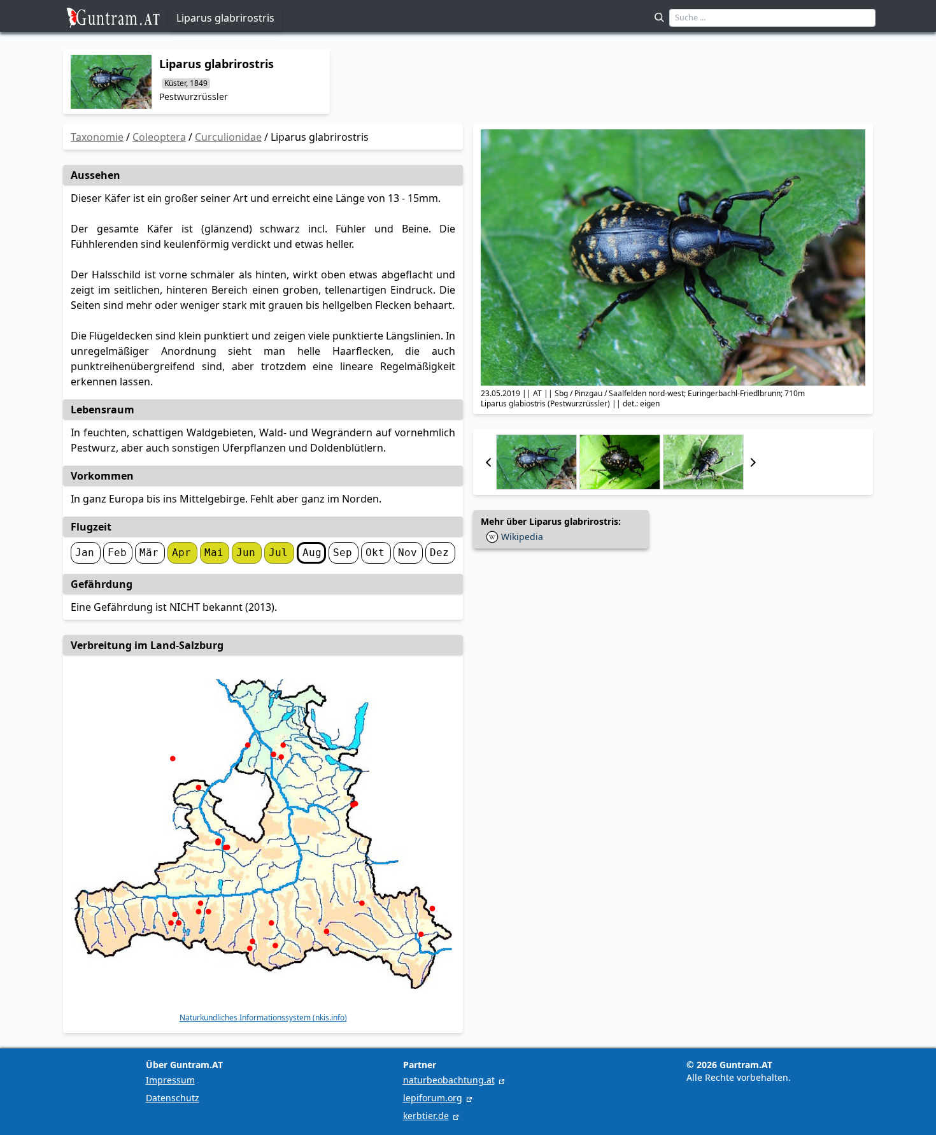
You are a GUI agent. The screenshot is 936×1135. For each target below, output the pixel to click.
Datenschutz (172, 1098)
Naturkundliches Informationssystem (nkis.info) (263, 1018)
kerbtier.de (426, 1116)
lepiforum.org (432, 1098)
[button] (488, 462)
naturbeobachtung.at (449, 1080)
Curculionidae (228, 137)
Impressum (170, 1080)
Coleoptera (159, 137)
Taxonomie (97, 137)
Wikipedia (522, 537)
